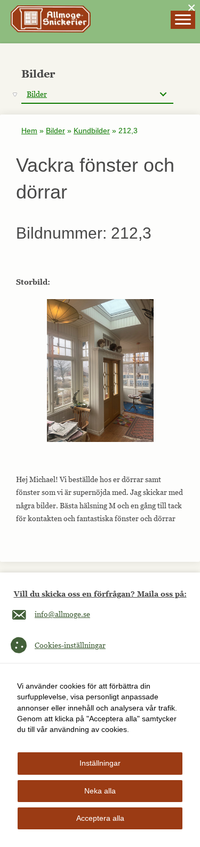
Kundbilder (92, 130)
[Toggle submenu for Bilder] (163, 94)
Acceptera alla (100, 818)
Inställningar (100, 763)
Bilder (55, 130)
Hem (29, 130)
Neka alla (100, 791)
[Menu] (183, 20)
